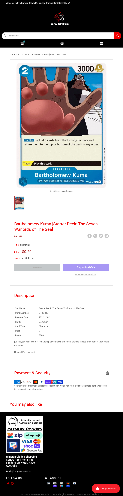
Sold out (37, 267)
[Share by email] (107, 236)
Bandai (18, 236)
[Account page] (62, 44)
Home (12, 54)
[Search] (117, 35)
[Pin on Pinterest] (95, 236)
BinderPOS (97, 494)
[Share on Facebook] (89, 236)
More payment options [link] (85, 274)
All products (23, 54)
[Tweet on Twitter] (101, 236)
